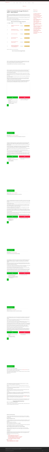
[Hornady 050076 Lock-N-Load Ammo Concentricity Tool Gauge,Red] (9, 29)
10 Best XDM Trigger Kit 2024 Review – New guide (37, 21)
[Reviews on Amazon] (21, 37)
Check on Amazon (27, 25)
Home (14, 2)
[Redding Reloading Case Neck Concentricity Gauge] (18, 314)
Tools (23, 2)
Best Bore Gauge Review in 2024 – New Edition (12, 441)
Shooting (20, 2)
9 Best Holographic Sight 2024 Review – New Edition (37, 20)
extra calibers (25, 396)
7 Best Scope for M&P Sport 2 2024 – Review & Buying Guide (37, 28)
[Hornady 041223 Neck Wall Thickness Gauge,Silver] (9, 25)
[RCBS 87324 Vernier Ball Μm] (9, 34)
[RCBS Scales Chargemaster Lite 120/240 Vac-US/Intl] (9, 42)
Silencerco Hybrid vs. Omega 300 (14, 135)
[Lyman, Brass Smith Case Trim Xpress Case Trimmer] (9, 38)
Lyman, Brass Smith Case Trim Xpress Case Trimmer (14, 38)
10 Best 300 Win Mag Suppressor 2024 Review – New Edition (37, 26)
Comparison (29, 2)
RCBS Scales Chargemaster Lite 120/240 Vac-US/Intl (14, 42)
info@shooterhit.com (8, 0)
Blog (25, 2)
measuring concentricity (25, 369)
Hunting (17, 2)
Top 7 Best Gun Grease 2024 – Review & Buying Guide (37, 14)
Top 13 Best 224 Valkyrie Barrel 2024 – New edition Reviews (37, 16)
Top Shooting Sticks (14, 309)
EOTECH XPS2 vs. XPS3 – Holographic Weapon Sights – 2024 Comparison (37, 30)
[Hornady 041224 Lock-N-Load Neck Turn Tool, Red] (18, 197)
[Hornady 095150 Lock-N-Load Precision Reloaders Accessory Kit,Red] (18, 139)
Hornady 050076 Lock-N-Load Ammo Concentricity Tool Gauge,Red (15, 29)
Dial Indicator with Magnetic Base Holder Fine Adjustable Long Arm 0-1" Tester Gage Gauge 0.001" (15, 46)
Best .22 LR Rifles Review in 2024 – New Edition (12, 440)
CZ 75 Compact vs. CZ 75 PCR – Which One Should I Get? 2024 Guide (37, 24)
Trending (33, 2)
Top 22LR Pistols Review (14, 252)
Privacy (42, 450)
